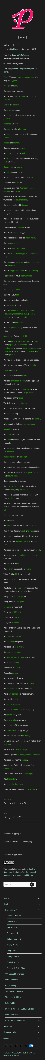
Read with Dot (11, 910)
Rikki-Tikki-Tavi (11, 1015)
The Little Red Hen (13, 997)
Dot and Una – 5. (14, 939)
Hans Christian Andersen (15, 1020)
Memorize (7, 1026)
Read (5, 904)
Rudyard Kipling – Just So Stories (19, 1009)
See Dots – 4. (12, 933)
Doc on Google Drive (21, 69)
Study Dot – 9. (13, 962)
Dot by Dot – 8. (13, 956)
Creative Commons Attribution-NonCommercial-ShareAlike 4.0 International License (19, 872)
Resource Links (9, 1032)
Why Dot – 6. (12, 945)
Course (6, 898)
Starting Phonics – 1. (16, 916)
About (6, 1038)
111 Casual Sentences (14, 974)
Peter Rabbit (10, 1003)
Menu (22, 37)
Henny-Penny (10, 985)
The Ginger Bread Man (14, 991)
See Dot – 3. (12, 927)
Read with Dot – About (16, 968)
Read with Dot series (20, 55)
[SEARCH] (32, 884)
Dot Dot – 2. (12, 921)
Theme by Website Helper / (21, 1053)
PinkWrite (23, 32)
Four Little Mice (11, 980)
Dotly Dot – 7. (13, 951)
